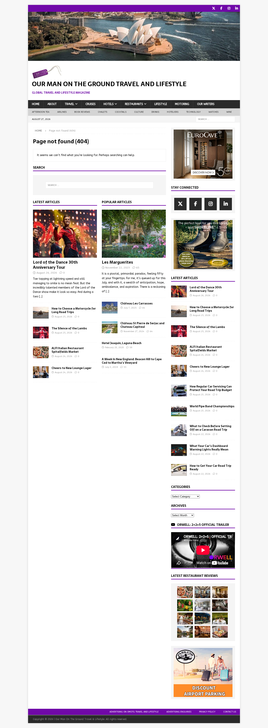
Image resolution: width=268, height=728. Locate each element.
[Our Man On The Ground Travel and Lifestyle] (134, 58)
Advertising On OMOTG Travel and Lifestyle (134, 712)
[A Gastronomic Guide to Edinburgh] (185, 632)
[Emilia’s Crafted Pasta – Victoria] (220, 632)
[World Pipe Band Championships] (179, 410)
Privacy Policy (207, 712)
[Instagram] (228, 8)
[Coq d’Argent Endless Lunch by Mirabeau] (220, 618)
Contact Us (229, 712)
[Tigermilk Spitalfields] (185, 618)
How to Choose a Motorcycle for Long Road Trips (74, 310)
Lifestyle (160, 104)
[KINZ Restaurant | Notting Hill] (220, 592)
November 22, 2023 (117, 267)
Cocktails (120, 112)
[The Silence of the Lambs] (41, 332)
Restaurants (134, 104)
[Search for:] (215, 119)
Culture (139, 112)
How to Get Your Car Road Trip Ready (210, 467)
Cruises (91, 104)
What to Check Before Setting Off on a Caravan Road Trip (210, 428)
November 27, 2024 (134, 331)
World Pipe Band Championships (212, 406)
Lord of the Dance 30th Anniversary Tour (55, 264)
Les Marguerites (117, 262)
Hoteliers (172, 112)
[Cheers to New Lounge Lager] (41, 372)
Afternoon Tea (40, 112)
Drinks (155, 112)
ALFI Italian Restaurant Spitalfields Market (68, 350)
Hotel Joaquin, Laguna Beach (121, 343)
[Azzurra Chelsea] (202, 618)
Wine (229, 112)
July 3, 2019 (111, 367)
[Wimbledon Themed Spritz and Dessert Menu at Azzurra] (185, 605)
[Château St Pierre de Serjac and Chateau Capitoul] (110, 327)
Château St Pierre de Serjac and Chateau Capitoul (142, 325)
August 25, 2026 (63, 316)
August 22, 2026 (201, 434)
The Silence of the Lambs (69, 328)
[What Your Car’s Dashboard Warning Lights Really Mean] (179, 450)
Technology (193, 112)
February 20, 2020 (114, 347)
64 (143, 308)
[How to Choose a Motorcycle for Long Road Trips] (41, 313)
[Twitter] (213, 8)
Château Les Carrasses (136, 303)
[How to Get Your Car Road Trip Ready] (179, 470)
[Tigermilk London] (202, 632)
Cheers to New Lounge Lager (71, 368)
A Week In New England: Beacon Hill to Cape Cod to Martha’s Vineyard (132, 361)
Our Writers (205, 104)
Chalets (102, 112)
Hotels (109, 104)
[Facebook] (221, 8)
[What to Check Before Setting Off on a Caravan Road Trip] (179, 430)
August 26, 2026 (46, 272)
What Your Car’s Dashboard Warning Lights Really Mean (209, 448)
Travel (69, 104)
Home (35, 104)
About (52, 104)
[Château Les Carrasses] (110, 307)
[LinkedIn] (236, 8)
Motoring (182, 104)
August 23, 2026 (201, 394)
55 (125, 367)
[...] (40, 296)
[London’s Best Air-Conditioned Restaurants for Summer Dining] (202, 605)
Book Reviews (82, 112)
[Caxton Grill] (202, 592)
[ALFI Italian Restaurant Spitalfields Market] (41, 352)
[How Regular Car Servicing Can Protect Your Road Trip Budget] (179, 390)
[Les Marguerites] (134, 234)
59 (130, 347)
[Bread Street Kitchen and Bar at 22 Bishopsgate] (220, 605)
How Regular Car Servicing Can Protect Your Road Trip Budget (211, 388)
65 (137, 267)
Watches (213, 112)
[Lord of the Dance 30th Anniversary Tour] (65, 234)
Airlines (62, 112)
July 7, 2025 (130, 308)
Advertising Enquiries (178, 712)
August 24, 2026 (63, 356)
